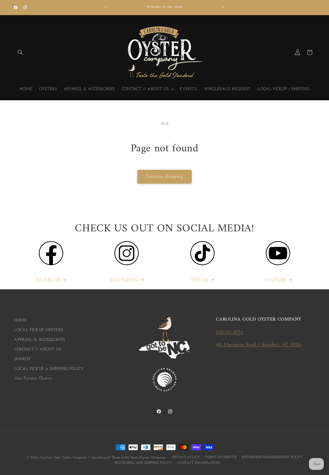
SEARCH (22, 359)
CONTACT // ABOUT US (37, 349)
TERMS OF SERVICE (220, 457)
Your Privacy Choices (33, 378)
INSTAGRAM (124, 280)
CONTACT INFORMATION (198, 462)
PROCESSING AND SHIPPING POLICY (143, 462)
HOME (20, 320)
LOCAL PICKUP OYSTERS (38, 330)
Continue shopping (165, 176)
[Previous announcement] (106, 7)
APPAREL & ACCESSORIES (39, 340)
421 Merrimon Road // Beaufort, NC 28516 (258, 344)
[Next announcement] (223, 7)
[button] (20, 52)
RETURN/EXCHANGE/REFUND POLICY (272, 457)
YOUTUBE (275, 280)
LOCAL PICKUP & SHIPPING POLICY (49, 369)
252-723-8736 (229, 332)
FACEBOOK (48, 280)
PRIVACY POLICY (186, 457)
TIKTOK (199, 280)
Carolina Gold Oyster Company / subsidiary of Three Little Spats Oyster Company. (103, 457)
